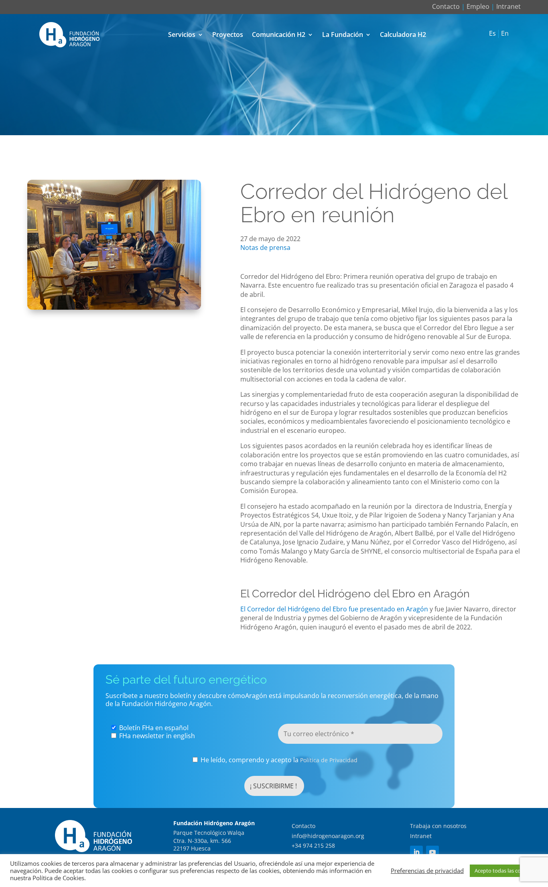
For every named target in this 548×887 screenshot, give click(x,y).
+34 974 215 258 (313, 845)
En (505, 33)
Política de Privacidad (328, 760)
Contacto (446, 6)
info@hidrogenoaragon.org (328, 836)
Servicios (181, 34)
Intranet (508, 6)
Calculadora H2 (403, 34)
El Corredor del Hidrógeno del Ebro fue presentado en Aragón (334, 609)
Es (492, 33)
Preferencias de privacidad (427, 870)
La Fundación (342, 34)
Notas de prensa (265, 247)
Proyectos (227, 34)
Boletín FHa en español (153, 728)
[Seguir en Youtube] (432, 852)
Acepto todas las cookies (504, 870)
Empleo (478, 6)
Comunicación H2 (278, 34)
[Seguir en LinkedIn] (416, 852)
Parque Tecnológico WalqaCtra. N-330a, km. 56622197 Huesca (208, 840)
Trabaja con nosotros (438, 826)
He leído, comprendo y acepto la (278, 760)
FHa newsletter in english (156, 736)
